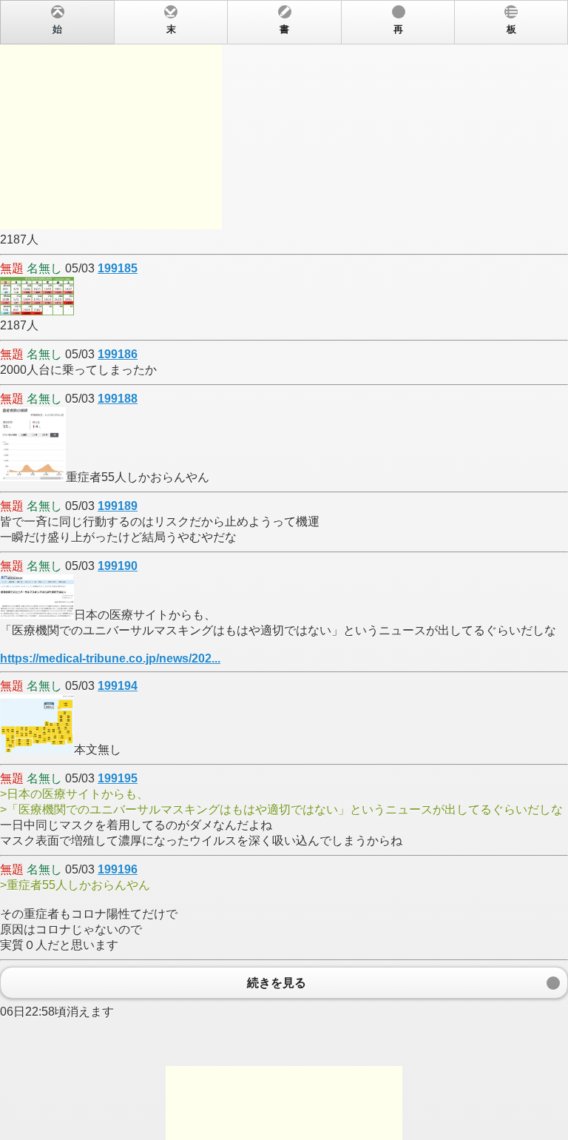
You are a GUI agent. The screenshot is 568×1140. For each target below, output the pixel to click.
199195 (118, 778)
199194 (118, 686)
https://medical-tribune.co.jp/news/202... (110, 658)
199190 (118, 566)
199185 (118, 268)
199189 (118, 506)
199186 (118, 354)
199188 (118, 398)
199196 (118, 869)
